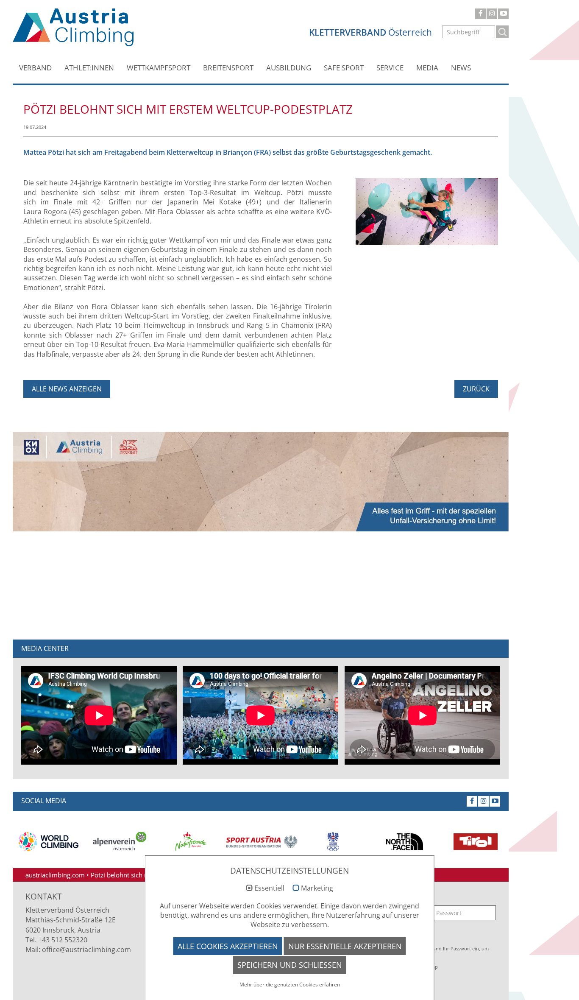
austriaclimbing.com (55, 875)
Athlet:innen (89, 68)
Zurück (476, 389)
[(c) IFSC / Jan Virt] (427, 210)
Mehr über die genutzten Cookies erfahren (289, 984)
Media (427, 68)
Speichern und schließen (289, 965)
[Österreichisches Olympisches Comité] (333, 841)
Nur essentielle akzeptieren (345, 946)
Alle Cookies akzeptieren (228, 946)
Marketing (317, 888)
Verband (35, 68)
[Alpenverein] (119, 841)
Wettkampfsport (158, 68)
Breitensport (228, 68)
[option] (48, 841)
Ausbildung (288, 68)
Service (390, 68)
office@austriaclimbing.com (86, 949)
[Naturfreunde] (190, 841)
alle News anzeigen (67, 389)
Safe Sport (344, 68)
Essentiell (269, 888)
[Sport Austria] (262, 841)
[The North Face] (404, 841)
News (461, 68)
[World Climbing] (48, 841)
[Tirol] (475, 841)
